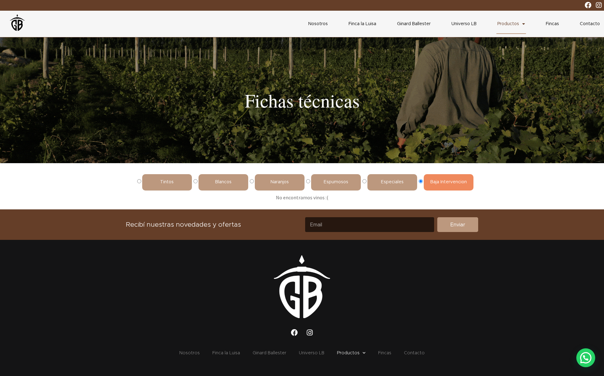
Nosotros (318, 24)
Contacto (590, 24)
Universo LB (464, 24)
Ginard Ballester (414, 24)
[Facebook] (588, 5)
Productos (508, 24)
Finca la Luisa (362, 24)
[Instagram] (598, 5)
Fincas (552, 24)
